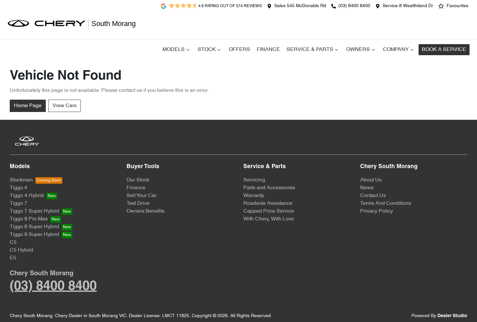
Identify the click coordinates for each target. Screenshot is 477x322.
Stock (207, 49)
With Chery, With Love (268, 219)
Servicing (254, 180)
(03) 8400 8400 (354, 6)
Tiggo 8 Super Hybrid (34, 226)
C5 (13, 242)
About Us (371, 180)
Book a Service (444, 49)
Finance (268, 49)
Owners (358, 49)
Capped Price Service (268, 211)
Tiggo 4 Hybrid (27, 195)
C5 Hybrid (21, 250)
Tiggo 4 (18, 188)
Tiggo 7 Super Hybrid (34, 211)
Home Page (28, 105)
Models (174, 49)
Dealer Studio (452, 316)
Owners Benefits (146, 211)
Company (396, 49)
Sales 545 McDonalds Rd (300, 6)
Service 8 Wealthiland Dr (408, 6)
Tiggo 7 (18, 203)
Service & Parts (310, 49)
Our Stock (138, 180)
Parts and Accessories (269, 188)
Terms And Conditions (385, 203)
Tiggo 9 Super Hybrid (34, 234)
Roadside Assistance (267, 203)
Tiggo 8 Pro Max (29, 219)
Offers (239, 49)
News (366, 188)
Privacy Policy (376, 211)
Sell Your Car (141, 195)
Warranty (253, 195)
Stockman (21, 180)
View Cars (65, 105)
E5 (13, 258)
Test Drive (138, 203)
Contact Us (373, 195)
